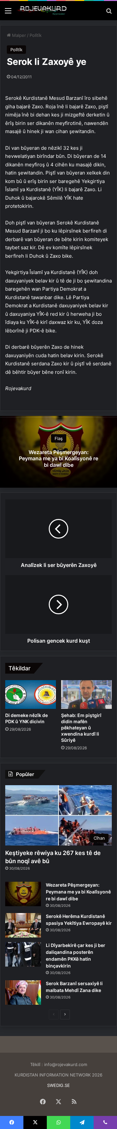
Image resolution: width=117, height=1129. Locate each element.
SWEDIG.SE (58, 1085)
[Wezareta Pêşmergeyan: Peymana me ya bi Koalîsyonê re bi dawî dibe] (23, 894)
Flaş (59, 438)
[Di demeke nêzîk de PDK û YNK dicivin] (30, 694)
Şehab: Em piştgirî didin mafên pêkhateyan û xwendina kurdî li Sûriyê (81, 727)
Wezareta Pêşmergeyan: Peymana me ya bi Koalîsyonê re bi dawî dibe (58, 458)
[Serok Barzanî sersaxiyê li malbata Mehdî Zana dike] (23, 992)
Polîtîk (36, 35)
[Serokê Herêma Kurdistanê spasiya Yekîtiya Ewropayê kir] (23, 925)
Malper (18, 35)
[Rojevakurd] (42, 11)
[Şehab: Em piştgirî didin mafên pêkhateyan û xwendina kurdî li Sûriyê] (86, 694)
